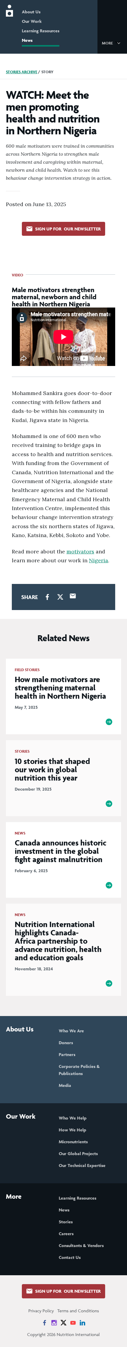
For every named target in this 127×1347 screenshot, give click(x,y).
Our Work (32, 21)
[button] (112, 43)
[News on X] (63, 1322)
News (27, 40)
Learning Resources (40, 31)
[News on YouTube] (72, 1322)
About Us (31, 12)
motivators (80, 551)
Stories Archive (21, 71)
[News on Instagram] (54, 1322)
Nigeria (98, 560)
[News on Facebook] (44, 1322)
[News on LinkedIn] (82, 1322)
